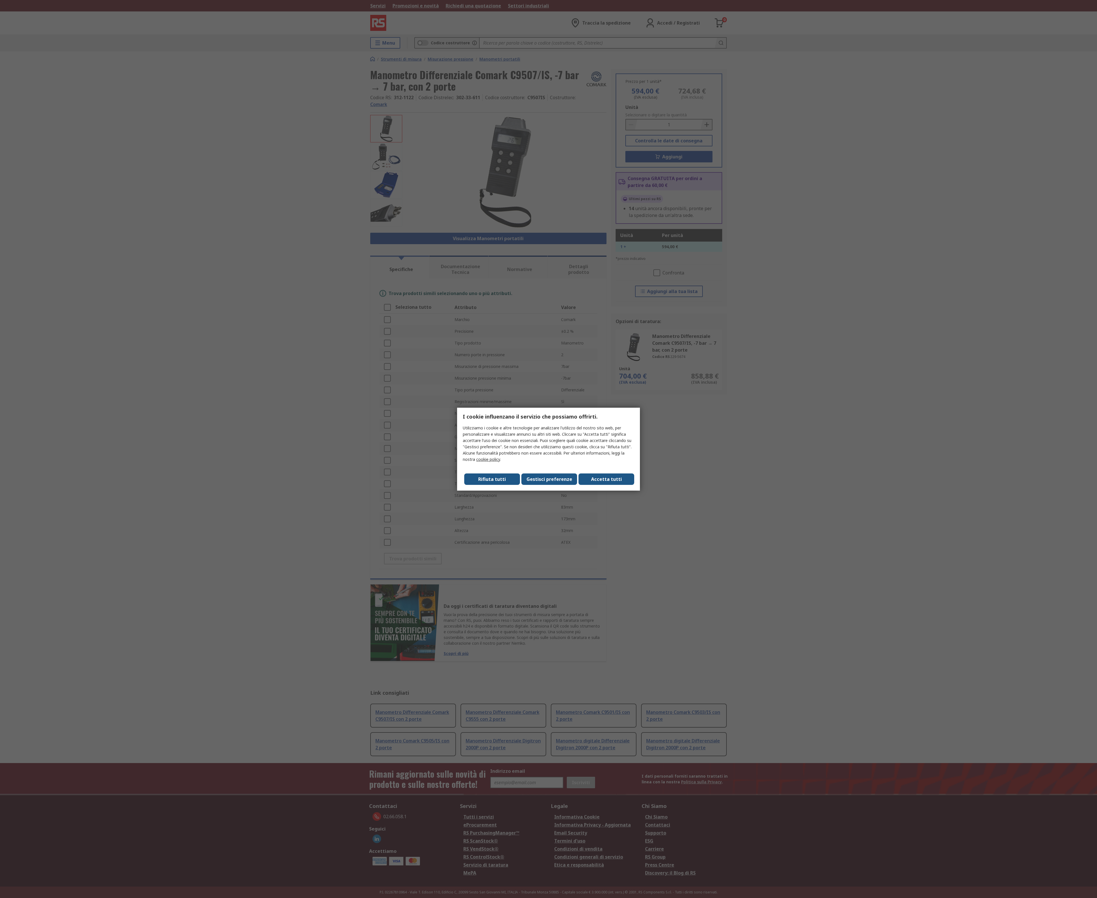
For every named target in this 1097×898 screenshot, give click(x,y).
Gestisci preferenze (549, 479)
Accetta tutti (606, 479)
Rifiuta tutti (492, 479)
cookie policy (488, 459)
